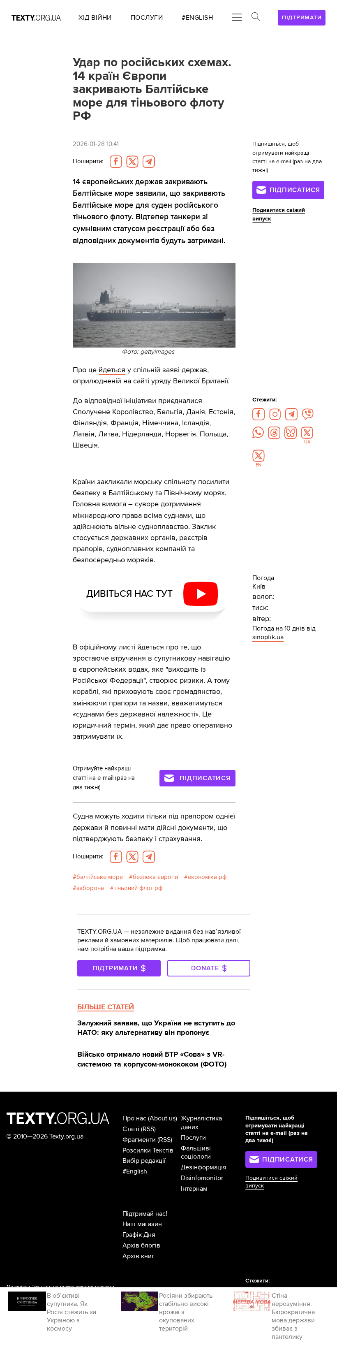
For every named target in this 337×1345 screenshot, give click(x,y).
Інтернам (194, 1189)
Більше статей (105, 1006)
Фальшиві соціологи (196, 1152)
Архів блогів (141, 1245)
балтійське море (99, 877)
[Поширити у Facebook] (116, 161)
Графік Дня (138, 1235)
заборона (90, 888)
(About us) (162, 1118)
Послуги (193, 1138)
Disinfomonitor (202, 1178)
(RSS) (148, 1129)
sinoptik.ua (268, 637)
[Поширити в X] (132, 161)
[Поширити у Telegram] (149, 161)
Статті (130, 1129)
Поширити (88, 161)
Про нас (134, 1118)
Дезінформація (203, 1167)
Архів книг (138, 1256)
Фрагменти (139, 1140)
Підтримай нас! (144, 1214)
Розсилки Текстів (147, 1150)
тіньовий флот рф (138, 888)
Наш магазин (142, 1224)
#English (134, 1171)
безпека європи (155, 877)
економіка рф (207, 877)
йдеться (112, 369)
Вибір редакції (144, 1161)
